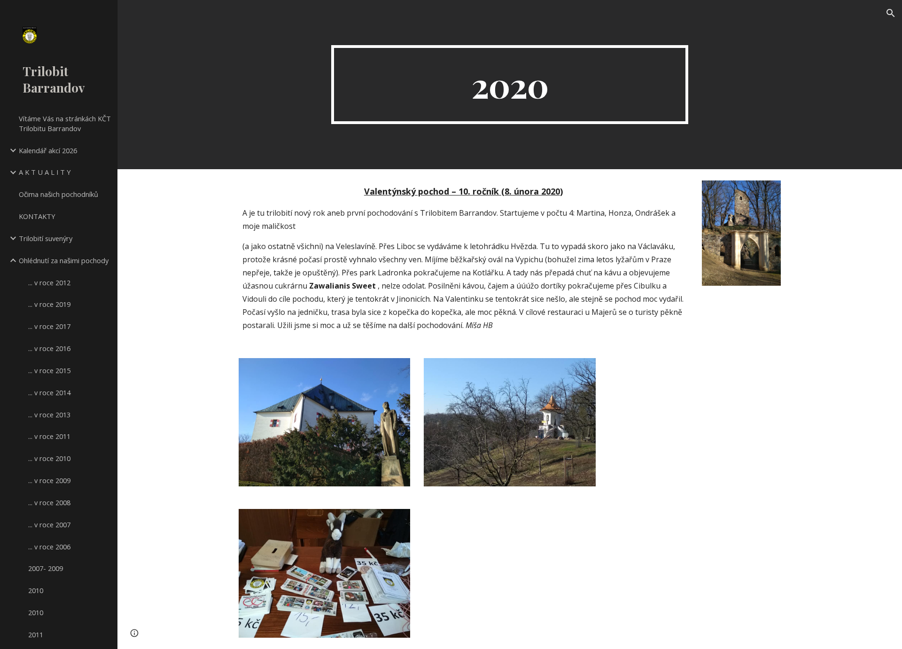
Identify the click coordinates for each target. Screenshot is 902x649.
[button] (890, 13)
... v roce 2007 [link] (49, 524)
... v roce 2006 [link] (49, 546)
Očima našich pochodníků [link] (58, 194)
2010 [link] (35, 590)
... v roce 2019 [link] (49, 304)
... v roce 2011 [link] (49, 436)
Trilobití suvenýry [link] (45, 238)
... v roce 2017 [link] (49, 326)
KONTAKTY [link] (37, 216)
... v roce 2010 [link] (49, 458)
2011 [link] (35, 634)
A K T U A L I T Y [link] (45, 172)
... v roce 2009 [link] (49, 480)
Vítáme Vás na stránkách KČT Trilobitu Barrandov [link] (65, 123)
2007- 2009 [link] (45, 568)
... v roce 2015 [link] (49, 370)
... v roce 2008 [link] (49, 502)
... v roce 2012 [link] (49, 282)
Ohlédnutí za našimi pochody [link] (64, 260)
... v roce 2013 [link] (49, 414)
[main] (509, 84)
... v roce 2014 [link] (49, 392)
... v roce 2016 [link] (49, 348)
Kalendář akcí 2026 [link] (48, 150)
